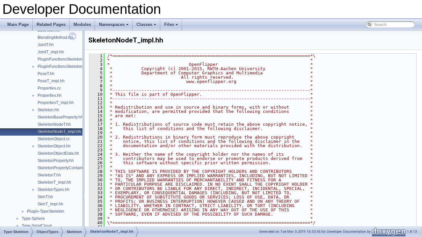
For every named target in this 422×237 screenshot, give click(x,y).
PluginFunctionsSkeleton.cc (62, 59)
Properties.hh (50, 95)
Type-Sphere (33, 218)
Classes (146, 26)
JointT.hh (46, 44)
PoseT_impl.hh (51, 81)
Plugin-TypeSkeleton (45, 211)
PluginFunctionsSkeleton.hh (63, 66)
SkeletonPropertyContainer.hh (65, 168)
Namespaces (114, 26)
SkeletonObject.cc (54, 139)
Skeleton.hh (48, 110)
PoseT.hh (46, 73)
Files (171, 26)
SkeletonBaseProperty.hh (60, 117)
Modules (82, 24)
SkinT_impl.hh (50, 204)
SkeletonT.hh (49, 175)
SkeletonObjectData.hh (58, 153)
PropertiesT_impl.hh (56, 102)
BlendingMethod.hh (55, 37)
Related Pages (51, 24)
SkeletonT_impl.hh (54, 182)
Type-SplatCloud (37, 226)
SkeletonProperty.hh (56, 160)
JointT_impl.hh (51, 52)
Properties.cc (49, 88)
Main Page (18, 24)
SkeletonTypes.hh (54, 189)
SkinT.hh (45, 197)
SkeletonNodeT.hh (54, 124)
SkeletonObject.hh (54, 146)
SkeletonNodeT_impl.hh (59, 131)
